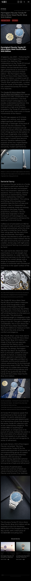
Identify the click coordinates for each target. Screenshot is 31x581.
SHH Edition (27, 10)
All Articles (16, 10)
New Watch (21, 10)
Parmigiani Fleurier (5, 20)
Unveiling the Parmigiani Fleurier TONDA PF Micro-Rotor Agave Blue (23, 557)
